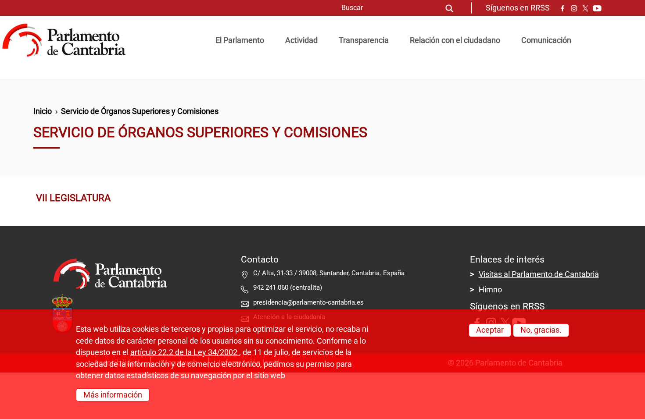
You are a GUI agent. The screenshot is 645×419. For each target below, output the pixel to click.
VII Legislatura (73, 197)
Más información (112, 395)
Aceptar (490, 330)
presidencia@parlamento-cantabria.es (308, 302)
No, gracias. (541, 330)
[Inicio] (67, 40)
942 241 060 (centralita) (287, 287)
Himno (490, 289)
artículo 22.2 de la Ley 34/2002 (184, 352)
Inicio (42, 111)
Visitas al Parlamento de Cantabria (539, 274)
